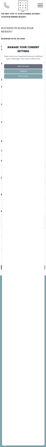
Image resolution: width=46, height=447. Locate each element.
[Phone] (9, 5)
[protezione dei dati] (4, 443)
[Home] (23, 6)
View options (23, 76)
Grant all (23, 71)
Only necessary (23, 66)
